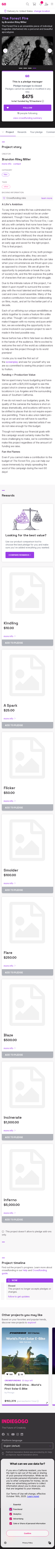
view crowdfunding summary (27, 118)
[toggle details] (47, 1404)
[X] (8, 1434)
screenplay (12, 361)
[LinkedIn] (22, 1434)
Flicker (9, 787)
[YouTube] (13, 1434)
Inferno (10, 1199)
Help (25, 1270)
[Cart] (34, 4)
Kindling (11, 623)
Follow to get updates (19, 1296)
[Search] (27, 4)
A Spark (10, 705)
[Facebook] (3, 1434)
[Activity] (41, 4)
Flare (8, 952)
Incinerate (13, 1117)
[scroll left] (5, 50)
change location (42, 11)
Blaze (8, 1035)
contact (17, 163)
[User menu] (46, 4)
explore (32, 1322)
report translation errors (27, 1455)
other (6, 187)
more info (6, 163)
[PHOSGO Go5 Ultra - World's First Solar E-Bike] (25, 1351)
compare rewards (19, 555)
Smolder (11, 870)
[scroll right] (50, 50)
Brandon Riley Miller (16, 22)
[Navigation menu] (52, 4)
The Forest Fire (15, 18)
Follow (27, 107)
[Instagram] (17, 1434)
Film (5, 174)
